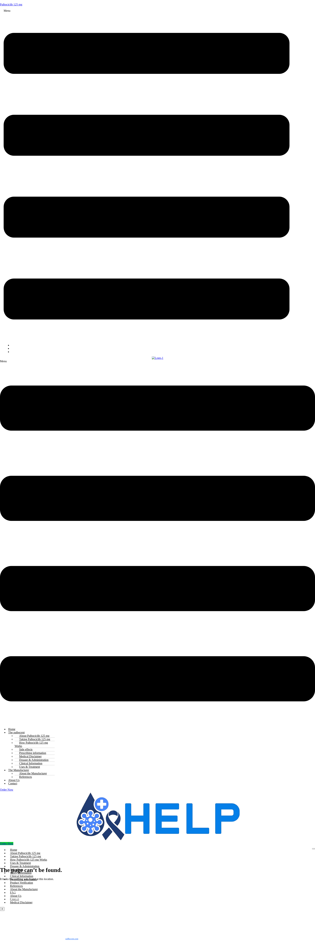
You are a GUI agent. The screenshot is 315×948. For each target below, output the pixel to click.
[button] (146, 175)
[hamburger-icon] (313, 848)
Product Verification (21, 882)
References (25, 776)
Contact (12, 783)
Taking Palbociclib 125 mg (25, 856)
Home (13, 849)
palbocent (71, 939)
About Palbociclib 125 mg (25, 853)
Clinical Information (21, 876)
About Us (15, 895)
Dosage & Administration (24, 866)
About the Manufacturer (24, 889)
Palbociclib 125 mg (11, 4)
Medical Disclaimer (21, 902)
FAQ (17, 351)
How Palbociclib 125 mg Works (31, 744)
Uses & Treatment (20, 862)
